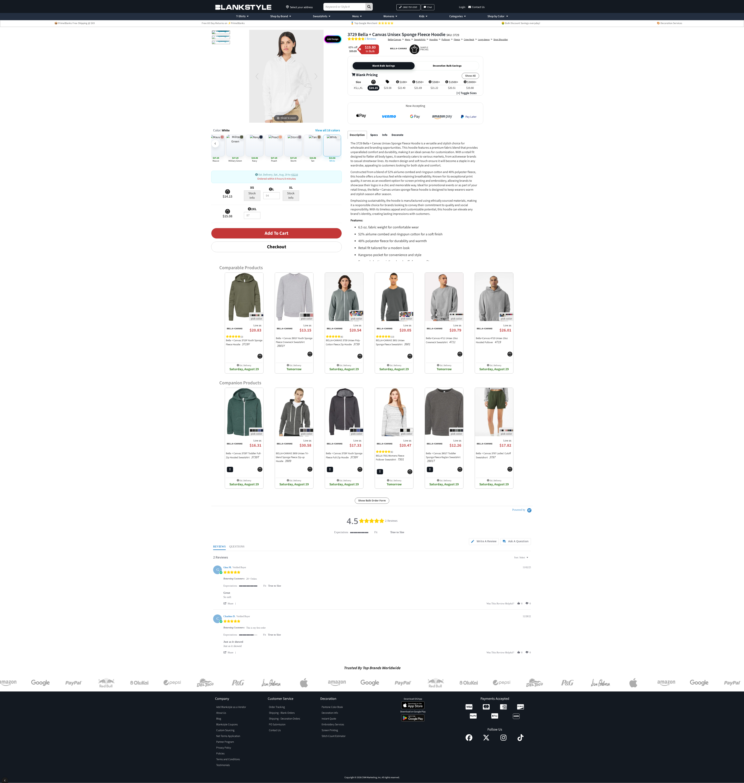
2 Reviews (370, 38)
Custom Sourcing (225, 730)
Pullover (446, 39)
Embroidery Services (333, 724)
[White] (221, 32)
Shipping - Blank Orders (282, 713)
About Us (221, 713)
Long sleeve (484, 39)
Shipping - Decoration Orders (284, 719)
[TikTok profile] (520, 740)
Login (462, 7)
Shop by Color (496, 16)
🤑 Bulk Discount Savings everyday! (520, 23)
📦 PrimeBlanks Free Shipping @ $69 (74, 23)
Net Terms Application (228, 736)
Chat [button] (429, 7)
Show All (470, 76)
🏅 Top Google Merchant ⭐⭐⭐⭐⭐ (372, 23)
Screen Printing (330, 730)
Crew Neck (469, 39)
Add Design (332, 39)
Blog (218, 719)
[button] (408, 7)
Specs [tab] (374, 135)
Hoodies (433, 39)
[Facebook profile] (469, 740)
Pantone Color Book (332, 707)
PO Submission (277, 724)
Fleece (457, 39)
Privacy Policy (223, 748)
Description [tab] (357, 135)
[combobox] (521, 557)
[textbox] (530, 559)
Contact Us (478, 7)
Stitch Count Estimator (333, 736)
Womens (388, 16)
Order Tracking (277, 707)
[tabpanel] (414, 230)
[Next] (316, 76)
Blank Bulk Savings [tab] (383, 66)
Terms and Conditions (228, 759)
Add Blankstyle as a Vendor (231, 707)
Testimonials (223, 765)
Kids (421, 16)
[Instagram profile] (503, 740)
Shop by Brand (279, 16)
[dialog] (5, 780)
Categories (456, 16)
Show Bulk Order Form (372, 501)
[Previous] (257, 76)
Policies (220, 754)
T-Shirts (240, 16)
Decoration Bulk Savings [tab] (447, 66)
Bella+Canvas (394, 39)
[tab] (484, 541)
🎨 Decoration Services (669, 23)
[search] (369, 7)
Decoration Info (330, 713)
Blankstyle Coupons (227, 724)
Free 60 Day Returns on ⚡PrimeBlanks (223, 23)
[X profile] (486, 740)
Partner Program (225, 742)
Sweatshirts (320, 16)
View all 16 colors (327, 130)
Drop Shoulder (500, 39)
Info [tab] (384, 135)
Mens (355, 16)
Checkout (276, 246)
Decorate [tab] (397, 135)
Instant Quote (329, 719)
